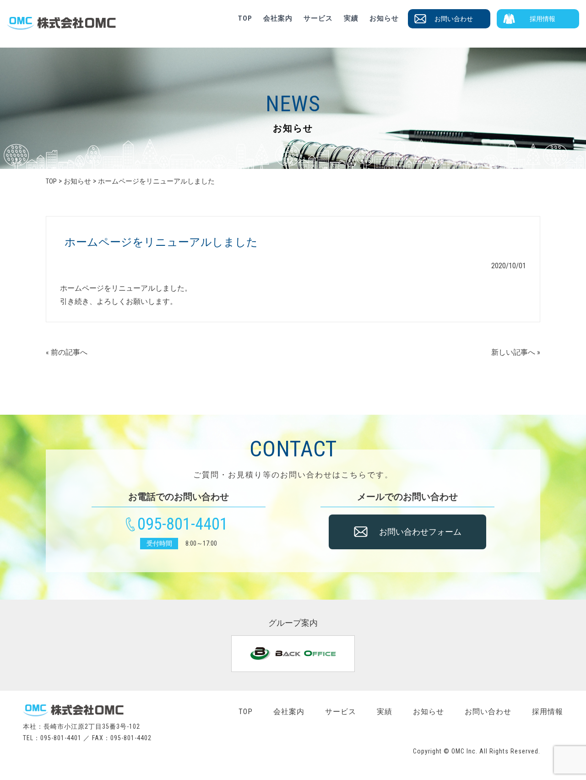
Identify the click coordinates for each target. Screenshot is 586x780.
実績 (351, 18)
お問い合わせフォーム (420, 531)
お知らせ (384, 18)
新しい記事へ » (515, 352)
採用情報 (542, 18)
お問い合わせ (453, 18)
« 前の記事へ (66, 352)
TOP (245, 18)
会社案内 (278, 18)
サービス (318, 18)
